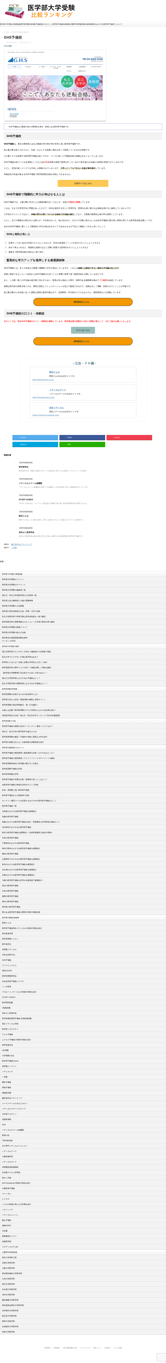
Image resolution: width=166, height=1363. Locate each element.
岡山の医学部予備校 (10, 885)
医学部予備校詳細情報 (61, 24)
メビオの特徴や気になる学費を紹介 (16, 1204)
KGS (4, 1124)
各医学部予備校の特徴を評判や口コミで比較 (20, 785)
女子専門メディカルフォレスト (14, 1146)
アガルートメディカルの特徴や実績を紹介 (19, 992)
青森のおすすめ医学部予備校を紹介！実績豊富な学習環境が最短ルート (31, 822)
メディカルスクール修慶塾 (30, 483)
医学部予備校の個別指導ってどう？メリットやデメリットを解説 (28, 758)
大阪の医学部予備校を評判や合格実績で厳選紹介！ (23, 880)
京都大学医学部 (8, 1263)
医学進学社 (24, 467)
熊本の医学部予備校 (10, 901)
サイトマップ (85, 1348)
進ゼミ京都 (6, 1178)
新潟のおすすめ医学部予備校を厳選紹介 (18, 864)
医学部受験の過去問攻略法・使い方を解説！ (20, 705)
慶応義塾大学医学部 (10, 1300)
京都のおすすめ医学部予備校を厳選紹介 (18, 875)
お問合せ (108, 1348)
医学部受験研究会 (9, 976)
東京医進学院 (7, 933)
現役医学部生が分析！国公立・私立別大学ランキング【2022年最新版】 (31, 715)
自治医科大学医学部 (10, 1326)
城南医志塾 (6, 1093)
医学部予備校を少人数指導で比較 (15, 795)
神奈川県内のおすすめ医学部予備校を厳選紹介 (21, 848)
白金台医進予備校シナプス (13, 981)
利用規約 (57, 1348)
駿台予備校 (6, 1220)
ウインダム (6, 1193)
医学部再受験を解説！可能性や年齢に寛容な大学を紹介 (24, 737)
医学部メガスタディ (10, 1029)
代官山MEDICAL (8, 955)
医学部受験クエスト (10, 939)
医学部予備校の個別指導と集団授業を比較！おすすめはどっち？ (28, 753)
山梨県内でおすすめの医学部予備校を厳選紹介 (21, 859)
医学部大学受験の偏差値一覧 (14, 590)
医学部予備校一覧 (9, 806)
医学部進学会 (7, 1045)
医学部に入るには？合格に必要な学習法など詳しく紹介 (24, 662)
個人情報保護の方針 (70, 1348)
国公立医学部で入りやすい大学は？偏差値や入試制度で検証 (26, 651)
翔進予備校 (6, 1087)
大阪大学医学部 (8, 1268)
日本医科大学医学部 (10, 1310)
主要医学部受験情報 (77, 24)
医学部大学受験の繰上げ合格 (14, 632)
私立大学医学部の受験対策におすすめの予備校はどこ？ (24, 683)
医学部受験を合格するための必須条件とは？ (20, 694)
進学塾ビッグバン (9, 1066)
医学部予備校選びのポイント (13, 748)
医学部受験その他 (9, 721)
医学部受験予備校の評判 (12, 769)
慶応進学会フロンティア (21, 544)
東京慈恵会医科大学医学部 (13, 1305)
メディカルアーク (57, 390)
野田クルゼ (54, 372)
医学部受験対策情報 (28, 24)
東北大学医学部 (8, 1284)
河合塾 (5, 1231)
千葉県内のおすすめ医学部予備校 (15, 843)
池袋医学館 (6, 1241)
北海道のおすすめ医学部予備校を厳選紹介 (19, 811)
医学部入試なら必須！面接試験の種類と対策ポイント (24, 699)
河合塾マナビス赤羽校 (11, 1172)
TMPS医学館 (7, 1140)
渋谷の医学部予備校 (10, 838)
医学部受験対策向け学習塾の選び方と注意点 (20, 763)
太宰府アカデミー (9, 1114)
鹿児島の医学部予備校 (11, 907)
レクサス (5, 1199)
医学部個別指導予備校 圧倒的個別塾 (17, 1018)
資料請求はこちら (81, 302)
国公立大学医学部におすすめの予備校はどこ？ (21, 678)
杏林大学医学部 (8, 1332)
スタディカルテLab (10, 1247)
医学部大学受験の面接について (14, 627)
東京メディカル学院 (10, 1024)
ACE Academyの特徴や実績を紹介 (16, 1183)
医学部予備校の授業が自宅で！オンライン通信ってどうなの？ (27, 726)
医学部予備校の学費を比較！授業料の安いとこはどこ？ (24, 779)
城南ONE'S (6, 1225)
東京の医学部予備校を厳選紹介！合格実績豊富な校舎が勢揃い (27, 832)
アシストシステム (9, 965)
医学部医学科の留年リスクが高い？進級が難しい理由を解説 (26, 667)
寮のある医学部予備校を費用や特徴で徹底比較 (21, 912)
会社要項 (47, 1348)
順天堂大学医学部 (9, 1316)
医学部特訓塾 (7, 1002)
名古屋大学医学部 (9, 1289)
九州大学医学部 (8, 1279)
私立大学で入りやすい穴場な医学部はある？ (20, 657)
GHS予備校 (6, 960)
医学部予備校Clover (10, 1061)
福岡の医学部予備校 (10, 896)
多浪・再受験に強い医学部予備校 (15, 790)
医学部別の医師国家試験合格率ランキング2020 (14, 639)
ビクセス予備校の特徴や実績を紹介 (16, 1040)
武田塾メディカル (9, 949)
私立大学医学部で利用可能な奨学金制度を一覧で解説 (24, 616)
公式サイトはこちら (83, 183)
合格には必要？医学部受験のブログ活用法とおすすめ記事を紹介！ (29, 710)
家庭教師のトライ (9, 1236)
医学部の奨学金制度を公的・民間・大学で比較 (21, 611)
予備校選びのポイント (44, 24)
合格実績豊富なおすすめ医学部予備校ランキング (103, 24)
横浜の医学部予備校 (10, 854)
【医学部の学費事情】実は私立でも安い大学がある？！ (24, 673)
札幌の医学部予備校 (10, 816)
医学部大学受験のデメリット (14, 584)
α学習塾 (5, 1050)
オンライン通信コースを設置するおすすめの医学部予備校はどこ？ (29, 800)
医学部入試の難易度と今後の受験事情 (17, 600)
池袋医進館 (6, 1119)
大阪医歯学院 (7, 1156)
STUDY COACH (26, 499)
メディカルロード (9, 1162)
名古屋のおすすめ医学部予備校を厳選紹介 (19, 869)
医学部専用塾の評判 (10, 774)
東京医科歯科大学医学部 (12, 1273)
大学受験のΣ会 (8, 1055)
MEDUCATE (7, 970)
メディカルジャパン (10, 1215)
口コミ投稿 (118, 1348)
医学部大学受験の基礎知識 (10, 24)
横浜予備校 (6, 1082)
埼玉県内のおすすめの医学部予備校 (16, 827)
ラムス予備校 (7, 1034)
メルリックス (7, 1209)
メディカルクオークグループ (14, 1109)
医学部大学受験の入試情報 (13, 606)
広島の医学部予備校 (10, 891)
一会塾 (14, 547)
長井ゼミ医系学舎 (26, 532)
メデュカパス (7, 1071)
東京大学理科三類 (9, 1257)
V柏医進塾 (6, 1008)
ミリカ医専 (6, 986)
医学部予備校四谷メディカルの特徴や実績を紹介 (22, 928)
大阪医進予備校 (8, 1188)
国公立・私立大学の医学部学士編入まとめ (19, 731)
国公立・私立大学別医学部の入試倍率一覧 (19, 595)
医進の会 (5, 1135)
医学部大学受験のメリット (13, 579)
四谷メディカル (56, 407)
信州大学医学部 (8, 1294)
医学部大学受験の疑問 (10, 646)
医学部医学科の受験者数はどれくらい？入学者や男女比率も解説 (28, 622)
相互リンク (97, 1348)
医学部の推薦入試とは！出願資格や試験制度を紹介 (23, 742)
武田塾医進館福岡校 (10, 1167)
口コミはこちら (83, 330)
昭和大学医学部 (8, 1321)
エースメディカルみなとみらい (14, 1103)
